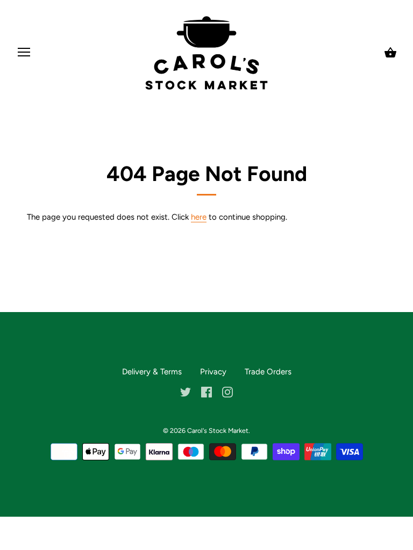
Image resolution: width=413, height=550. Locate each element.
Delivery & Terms (152, 372)
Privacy (213, 372)
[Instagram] (227, 391)
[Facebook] (206, 391)
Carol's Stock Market (217, 430)
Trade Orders (268, 372)
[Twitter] (185, 391)
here (198, 217)
